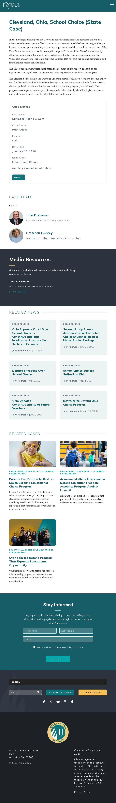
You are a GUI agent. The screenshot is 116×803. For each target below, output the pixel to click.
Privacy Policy (82, 792)
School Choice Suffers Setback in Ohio (78, 372)
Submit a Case (60, 692)
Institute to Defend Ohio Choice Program (80, 402)
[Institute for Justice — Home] (11, 5)
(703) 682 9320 (21, 762)
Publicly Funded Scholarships (32, 168)
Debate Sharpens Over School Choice (28, 372)
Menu (17, 682)
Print (18, 177)
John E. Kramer (37, 215)
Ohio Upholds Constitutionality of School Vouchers (31, 404)
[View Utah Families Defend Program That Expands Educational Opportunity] (32, 532)
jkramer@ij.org (17, 291)
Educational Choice (25, 162)
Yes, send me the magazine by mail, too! (60, 647)
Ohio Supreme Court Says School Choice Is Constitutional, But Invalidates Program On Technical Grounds (30, 336)
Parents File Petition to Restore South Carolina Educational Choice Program (31, 482)
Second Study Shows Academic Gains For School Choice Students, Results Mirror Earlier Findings (82, 334)
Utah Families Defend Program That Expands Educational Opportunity (30, 561)
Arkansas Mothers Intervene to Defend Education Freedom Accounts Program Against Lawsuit (82, 484)
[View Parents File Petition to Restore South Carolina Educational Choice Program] (32, 454)
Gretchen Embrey (39, 233)
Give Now (92, 692)
